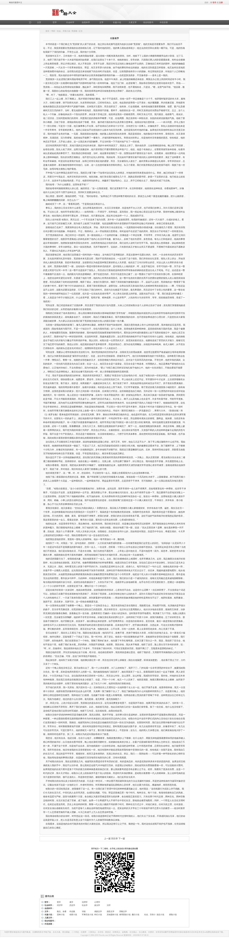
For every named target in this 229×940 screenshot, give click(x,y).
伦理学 (85, 902)
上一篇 (107, 838)
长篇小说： (49, 914)
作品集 (72, 911)
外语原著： (49, 924)
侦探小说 (73, 914)
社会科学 (70, 22)
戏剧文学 (98, 911)
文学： (47, 911)
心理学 (97, 902)
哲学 (55, 22)
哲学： (47, 902)
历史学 (72, 905)
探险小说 (173, 914)
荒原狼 (74, 31)
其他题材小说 (112, 914)
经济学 (60, 905)
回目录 (114, 838)
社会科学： (49, 905)
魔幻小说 (135, 914)
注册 (221, 2)
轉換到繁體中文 (15, 2)
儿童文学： (49, 918)
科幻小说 (98, 914)
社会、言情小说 (63, 31)
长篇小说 (117, 22)
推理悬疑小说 (125, 914)
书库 (53, 31)
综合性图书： (50, 921)
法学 (109, 905)
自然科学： (49, 908)
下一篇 (121, 838)
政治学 (97, 905)
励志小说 (160, 914)
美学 (71, 902)
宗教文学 (123, 911)
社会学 (85, 905)
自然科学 (86, 22)
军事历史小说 (87, 914)
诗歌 (84, 911)
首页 (47, 31)
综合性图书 (148, 22)
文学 (101, 22)
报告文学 (110, 911)
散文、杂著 (61, 911)
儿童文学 (133, 22)
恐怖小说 (60, 914)
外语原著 (164, 22)
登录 (214, 2)
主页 (39, 22)
